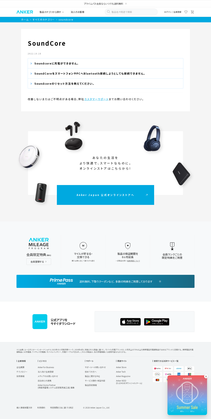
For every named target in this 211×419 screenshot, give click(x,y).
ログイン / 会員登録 (172, 12)
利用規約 (41, 407)
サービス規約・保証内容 (95, 380)
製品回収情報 (91, 385)
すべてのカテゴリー (44, 19)
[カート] (193, 12)
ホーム (25, 19)
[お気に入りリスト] (186, 12)
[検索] (108, 12)
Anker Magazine (123, 376)
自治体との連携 (44, 380)
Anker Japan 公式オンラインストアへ (106, 195)
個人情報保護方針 (24, 407)
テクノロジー (21, 371)
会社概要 (20, 367)
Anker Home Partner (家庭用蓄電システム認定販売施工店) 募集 (56, 386)
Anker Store (121, 367)
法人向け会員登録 (46, 371)
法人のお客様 (77, 12)
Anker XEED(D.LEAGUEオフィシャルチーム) (129, 381)
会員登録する (37, 261)
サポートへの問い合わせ (95, 367)
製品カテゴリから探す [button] (50, 12)
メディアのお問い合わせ (48, 376)
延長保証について (133, 260)
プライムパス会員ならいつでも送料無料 (103, 3)
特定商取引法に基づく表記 (61, 407)
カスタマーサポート (96, 99)
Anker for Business (46, 367)
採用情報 (20, 376)
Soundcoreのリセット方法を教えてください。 (64, 83)
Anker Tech (121, 371)
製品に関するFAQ (92, 376)
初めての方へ (91, 371)
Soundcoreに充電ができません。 (56, 63)
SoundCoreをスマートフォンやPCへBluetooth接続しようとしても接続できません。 (89, 73)
